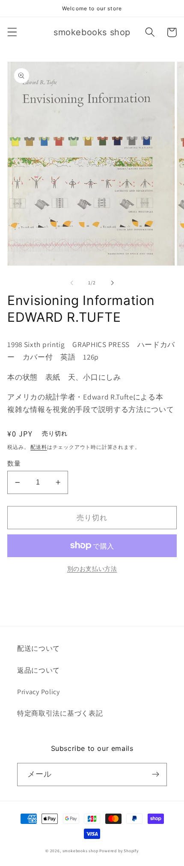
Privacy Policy (38, 691)
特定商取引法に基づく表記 (60, 713)
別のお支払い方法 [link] (92, 569)
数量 (14, 463)
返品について (38, 670)
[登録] (155, 774)
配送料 (38, 447)
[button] (12, 32)
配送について (38, 648)
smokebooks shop (80, 851)
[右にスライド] (112, 282)
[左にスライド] (71, 282)
